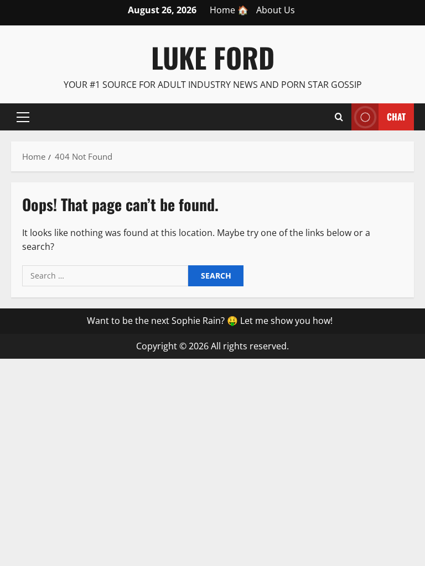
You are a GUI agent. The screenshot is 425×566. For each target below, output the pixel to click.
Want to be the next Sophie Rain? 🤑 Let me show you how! (210, 321)
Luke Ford (212, 56)
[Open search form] (339, 116)
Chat (396, 116)
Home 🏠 (229, 10)
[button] (23, 116)
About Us (275, 10)
